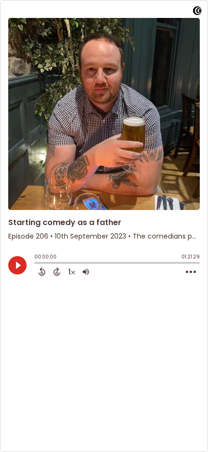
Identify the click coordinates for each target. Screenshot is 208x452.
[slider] (37, 264)
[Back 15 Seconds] (41, 271)
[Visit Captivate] (197, 12)
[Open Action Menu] (191, 272)
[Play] (17, 265)
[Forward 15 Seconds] (56, 271)
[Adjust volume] (86, 271)
